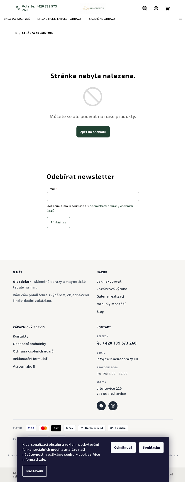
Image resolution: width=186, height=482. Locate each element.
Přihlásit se (58, 222)
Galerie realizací (110, 296)
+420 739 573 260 (119, 343)
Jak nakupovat (109, 281)
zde (42, 459)
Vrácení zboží (24, 366)
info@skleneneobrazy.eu (117, 359)
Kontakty (21, 336)
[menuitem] (17, 19)
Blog (100, 311)
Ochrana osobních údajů (33, 351)
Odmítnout (123, 447)
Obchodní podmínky (29, 343)
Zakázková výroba (112, 288)
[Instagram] (112, 405)
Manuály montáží (111, 303)
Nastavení (34, 471)
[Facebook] (101, 405)
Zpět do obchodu (93, 132)
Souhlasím (151, 447)
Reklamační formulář (30, 358)
